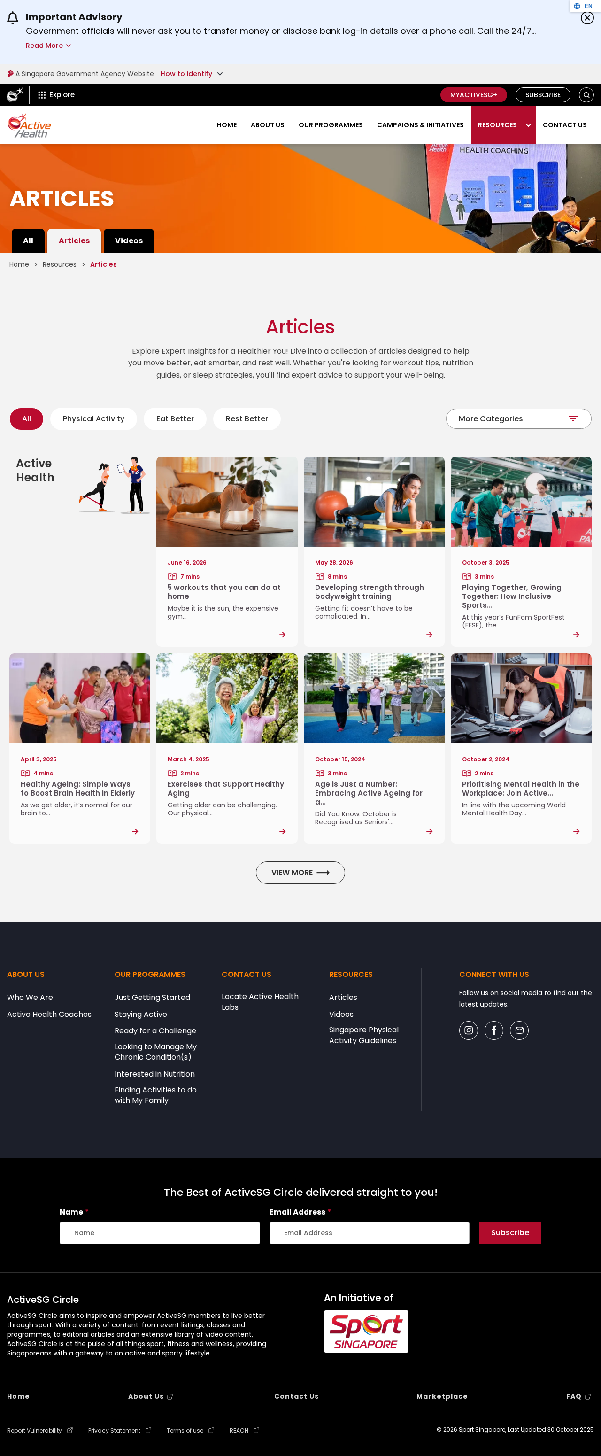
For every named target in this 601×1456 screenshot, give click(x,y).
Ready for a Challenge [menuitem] (155, 1031)
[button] (587, 95)
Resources (497, 125)
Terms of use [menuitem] (185, 1430)
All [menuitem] (28, 240)
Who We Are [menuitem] (30, 997)
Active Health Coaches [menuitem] (49, 1014)
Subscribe (543, 95)
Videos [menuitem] (129, 240)
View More (292, 872)
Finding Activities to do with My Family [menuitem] (156, 1095)
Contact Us (565, 125)
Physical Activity (93, 418)
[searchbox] (160, 1233)
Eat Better (175, 418)
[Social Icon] (468, 1030)
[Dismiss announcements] (587, 17)
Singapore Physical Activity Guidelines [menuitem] (364, 1035)
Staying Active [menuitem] (141, 1014)
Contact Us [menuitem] (296, 1396)
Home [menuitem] (18, 1396)
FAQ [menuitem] (574, 1396)
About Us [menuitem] (146, 1396)
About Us (268, 125)
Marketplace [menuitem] (442, 1396)
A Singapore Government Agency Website (84, 74)
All (26, 418)
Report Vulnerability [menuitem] (34, 1430)
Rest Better (247, 418)
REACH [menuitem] (239, 1430)
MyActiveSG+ (473, 95)
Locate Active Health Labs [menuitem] (260, 1001)
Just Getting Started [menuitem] (152, 997)
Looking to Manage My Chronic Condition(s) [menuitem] (156, 1052)
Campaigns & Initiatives (420, 125)
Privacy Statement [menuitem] (114, 1430)
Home (227, 125)
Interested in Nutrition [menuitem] (155, 1074)
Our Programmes (331, 125)
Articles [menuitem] (74, 240)
